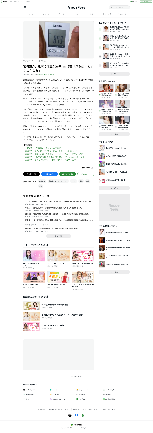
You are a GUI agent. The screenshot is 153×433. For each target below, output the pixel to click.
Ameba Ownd (30, 394)
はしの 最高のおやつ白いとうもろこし (118, 256)
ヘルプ (67, 409)
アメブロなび (82, 399)
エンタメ (46, 14)
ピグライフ (29, 399)
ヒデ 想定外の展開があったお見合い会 (118, 248)
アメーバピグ (56, 394)
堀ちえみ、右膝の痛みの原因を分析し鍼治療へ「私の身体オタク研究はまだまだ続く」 (57, 214)
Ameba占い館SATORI (58, 399)
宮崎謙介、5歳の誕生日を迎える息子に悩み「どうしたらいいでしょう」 (55, 157)
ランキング (122, 14)
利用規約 (76, 409)
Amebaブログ (109, 390)
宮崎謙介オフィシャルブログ (58, 181)
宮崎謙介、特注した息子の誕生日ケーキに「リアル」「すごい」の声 (54, 154)
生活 (91, 14)
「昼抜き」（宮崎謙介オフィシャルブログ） (44, 148)
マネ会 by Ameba (84, 390)
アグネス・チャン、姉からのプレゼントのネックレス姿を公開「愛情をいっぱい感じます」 (59, 201)
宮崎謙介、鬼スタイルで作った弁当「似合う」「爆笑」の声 (50, 160)
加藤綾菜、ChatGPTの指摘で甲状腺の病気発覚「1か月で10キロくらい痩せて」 (119, 56)
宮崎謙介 (42, 181)
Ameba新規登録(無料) (146, 1)
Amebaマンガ (109, 394)
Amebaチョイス (30, 390)
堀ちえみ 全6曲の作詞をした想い (117, 232)
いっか (74, 181)
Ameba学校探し (110, 399)
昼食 (40, 186)
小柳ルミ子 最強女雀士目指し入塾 (117, 264)
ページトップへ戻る (76, 376)
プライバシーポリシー (89, 409)
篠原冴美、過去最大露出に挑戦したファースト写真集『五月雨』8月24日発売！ (107, 128)
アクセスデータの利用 (107, 409)
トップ (30, 14)
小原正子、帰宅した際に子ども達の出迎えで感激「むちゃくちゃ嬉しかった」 (54, 208)
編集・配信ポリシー (55, 409)
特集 (76, 14)
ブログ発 (61, 14)
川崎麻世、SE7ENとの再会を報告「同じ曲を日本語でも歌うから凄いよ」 (52, 228)
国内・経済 (107, 14)
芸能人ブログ (135, 1)
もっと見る (58, 236)
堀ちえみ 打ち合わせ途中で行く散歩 (118, 240)
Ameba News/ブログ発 (46, 75)
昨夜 (87, 181)
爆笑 (81, 181)
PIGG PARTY (82, 394)
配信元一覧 (41, 409)
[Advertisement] (42, 355)
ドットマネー (56, 390)
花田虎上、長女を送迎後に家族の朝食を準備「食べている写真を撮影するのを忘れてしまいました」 (59, 221)
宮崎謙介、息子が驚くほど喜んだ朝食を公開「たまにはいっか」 (52, 151)
